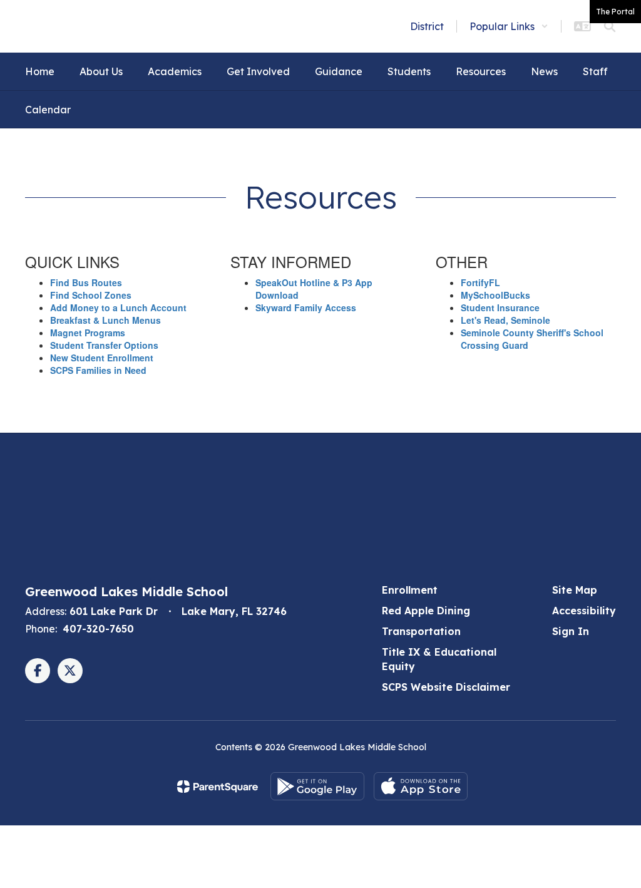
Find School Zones (90, 295)
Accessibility (584, 610)
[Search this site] (609, 26)
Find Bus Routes (86, 282)
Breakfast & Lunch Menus (105, 320)
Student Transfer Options (104, 345)
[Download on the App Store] (421, 786)
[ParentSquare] (217, 786)
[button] (508, 26)
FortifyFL (480, 282)
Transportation (421, 631)
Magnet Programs (87, 332)
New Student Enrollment (101, 357)
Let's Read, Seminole (505, 320)
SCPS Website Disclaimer (446, 687)
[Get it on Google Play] (317, 786)
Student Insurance (500, 307)
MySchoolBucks (495, 295)
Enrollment (410, 590)
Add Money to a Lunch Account (118, 307)
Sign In (570, 631)
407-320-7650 (98, 628)
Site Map (574, 590)
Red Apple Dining (426, 610)
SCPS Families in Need (98, 370)
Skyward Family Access (305, 307)
